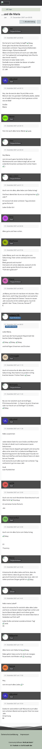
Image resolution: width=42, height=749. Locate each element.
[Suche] (27, 3)
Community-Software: (21, 742)
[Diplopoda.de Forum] (5, 3)
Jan (5, 17)
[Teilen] (39, 22)
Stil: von (21, 745)
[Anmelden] (33, 3)
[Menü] (39, 3)
